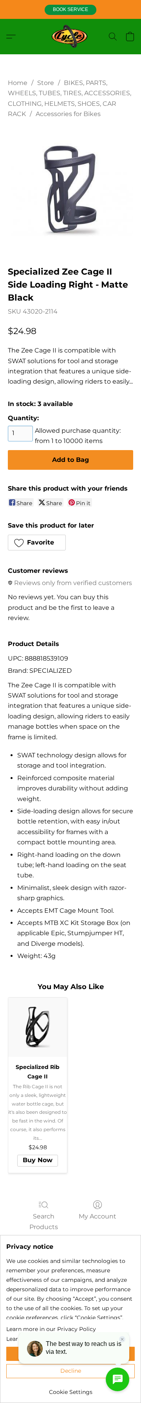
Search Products (43, 1221)
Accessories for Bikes (68, 114)
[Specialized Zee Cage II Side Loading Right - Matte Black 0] (70, 190)
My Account (97, 1216)
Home (17, 83)
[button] (70, 10)
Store (45, 83)
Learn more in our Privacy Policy (51, 1329)
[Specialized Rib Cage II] (37, 1027)
